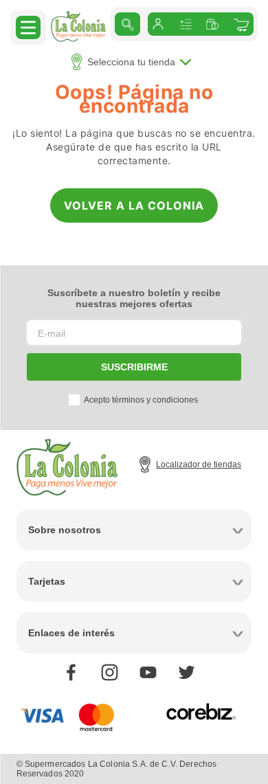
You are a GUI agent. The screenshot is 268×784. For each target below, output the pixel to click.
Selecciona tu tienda (131, 61)
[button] (28, 27)
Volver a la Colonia (134, 205)
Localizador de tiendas (198, 464)
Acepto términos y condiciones (141, 400)
